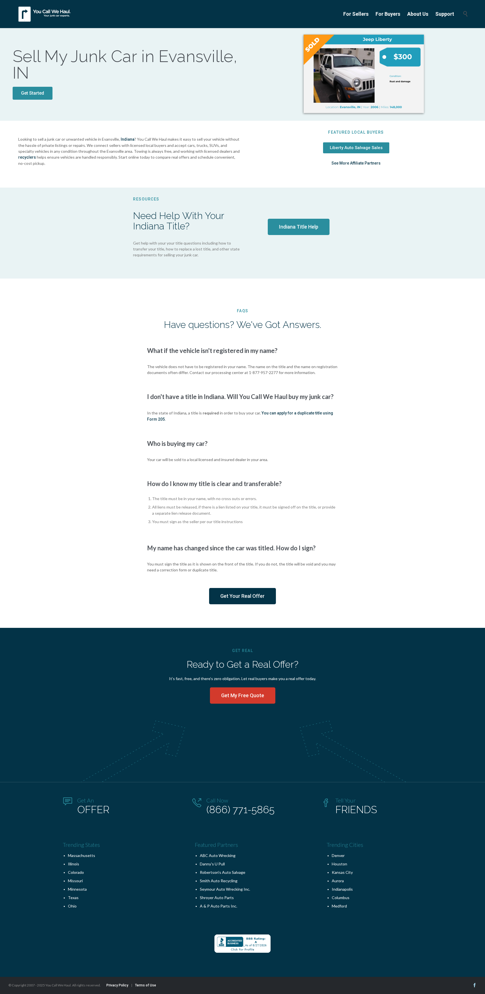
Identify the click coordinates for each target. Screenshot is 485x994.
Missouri (75, 880)
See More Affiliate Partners (356, 163)
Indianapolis (342, 889)
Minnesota (77, 889)
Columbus (340, 897)
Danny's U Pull (212, 863)
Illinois (73, 863)
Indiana (127, 139)
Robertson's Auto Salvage (222, 872)
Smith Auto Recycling (218, 880)
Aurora (338, 880)
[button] (32, 93)
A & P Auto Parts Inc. (218, 906)
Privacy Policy (117, 985)
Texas (73, 897)
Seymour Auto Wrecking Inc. (225, 889)
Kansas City (342, 872)
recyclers (27, 157)
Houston (339, 863)
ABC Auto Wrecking (217, 855)
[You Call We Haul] (45, 14)
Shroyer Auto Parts (217, 897)
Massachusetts (81, 855)
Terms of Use (145, 985)
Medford (339, 906)
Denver (338, 855)
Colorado (76, 872)
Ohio (72, 906)
